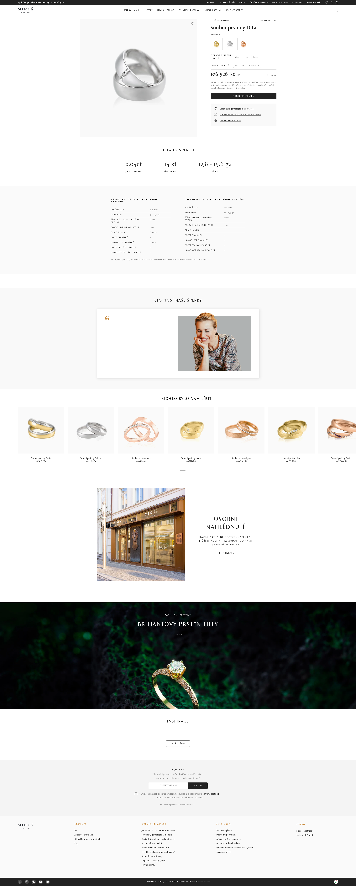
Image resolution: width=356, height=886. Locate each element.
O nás (242, 2)
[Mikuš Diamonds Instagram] (27, 882)
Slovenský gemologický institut (157, 835)
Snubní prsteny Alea (141, 458)
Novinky (211, 2)
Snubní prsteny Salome (91, 458)
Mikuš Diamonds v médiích (87, 839)
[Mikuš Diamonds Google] (336, 882)
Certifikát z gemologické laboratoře (237, 109)
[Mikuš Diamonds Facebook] (20, 882)
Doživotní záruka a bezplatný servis (158, 839)
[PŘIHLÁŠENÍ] (332, 2)
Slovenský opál (227, 2)
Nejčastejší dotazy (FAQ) (154, 861)
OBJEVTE (178, 634)
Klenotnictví (313, 2)
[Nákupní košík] (337, 2)
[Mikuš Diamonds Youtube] (41, 882)
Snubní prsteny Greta (41, 458)
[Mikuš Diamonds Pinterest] (34, 882)
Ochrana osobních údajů (228, 843)
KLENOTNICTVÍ (225, 553)
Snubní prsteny (212, 10)
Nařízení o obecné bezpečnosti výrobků (235, 848)
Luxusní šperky (166, 10)
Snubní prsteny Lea (291, 458)
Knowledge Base (280, 2)
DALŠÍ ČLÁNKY (178, 744)
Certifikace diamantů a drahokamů (158, 852)
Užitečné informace (258, 2)
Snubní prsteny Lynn (241, 458)
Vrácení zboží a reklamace (228, 839)
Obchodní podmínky (226, 835)
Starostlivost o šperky (152, 856)
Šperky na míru (132, 10)
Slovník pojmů (148, 865)
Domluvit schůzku (243, 96)
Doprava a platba (224, 831)
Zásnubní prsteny (189, 10)
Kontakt (300, 825)
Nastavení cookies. (203, 882)
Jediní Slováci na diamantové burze (158, 831)
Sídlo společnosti (304, 835)
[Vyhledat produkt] (336, 10)
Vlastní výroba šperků (152, 843)
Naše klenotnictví (304, 831)
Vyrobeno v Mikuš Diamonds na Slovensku (240, 115)
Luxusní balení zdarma (230, 121)
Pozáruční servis (223, 852)
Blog (76, 843)
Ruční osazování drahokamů (155, 848)
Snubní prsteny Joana (191, 458)
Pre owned (297, 2)
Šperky (149, 10)
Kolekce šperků (234, 10)
